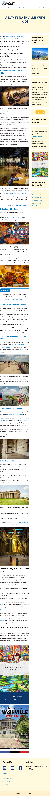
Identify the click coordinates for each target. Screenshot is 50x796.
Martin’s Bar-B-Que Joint (12, 217)
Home (5, 8)
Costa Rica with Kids (37, 192)
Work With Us (6, 784)
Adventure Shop (37, 8)
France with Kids (36, 197)
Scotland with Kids (37, 200)
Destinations (12, 8)
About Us (4, 776)
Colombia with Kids (37, 194)
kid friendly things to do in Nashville (16, 193)
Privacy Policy (6, 781)
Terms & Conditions (7, 778)
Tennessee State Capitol (15, 414)
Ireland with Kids (36, 203)
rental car (17, 464)
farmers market (23, 420)
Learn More (40, 112)
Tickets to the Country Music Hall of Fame (14, 205)
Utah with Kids (36, 206)
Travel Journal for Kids (38, 136)
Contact (4, 773)
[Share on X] (15, 752)
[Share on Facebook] (5, 752)
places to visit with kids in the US (14, 299)
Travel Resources (24, 8)
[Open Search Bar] (48, 7)
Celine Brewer (19, 26)
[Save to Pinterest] (24, 752)
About (45, 8)
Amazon (17, 643)
